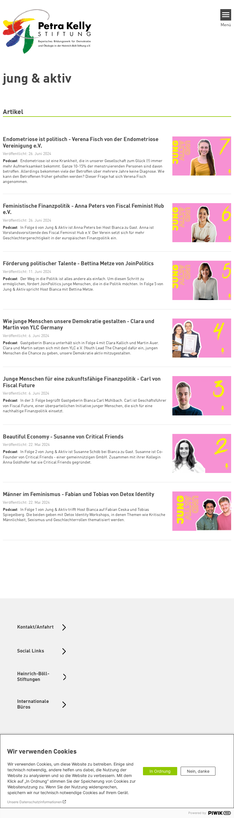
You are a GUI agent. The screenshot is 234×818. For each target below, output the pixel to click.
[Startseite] (47, 31)
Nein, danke (198, 771)
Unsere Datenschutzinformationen (34, 802)
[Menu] (225, 15)
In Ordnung (160, 771)
